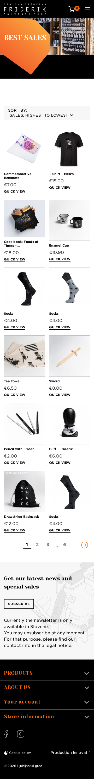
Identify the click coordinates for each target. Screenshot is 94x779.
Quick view (14, 191)
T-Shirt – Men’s (61, 174)
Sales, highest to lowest (39, 115)
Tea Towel (12, 381)
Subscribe (19, 604)
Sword (54, 381)
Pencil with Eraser (19, 449)
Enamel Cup (59, 245)
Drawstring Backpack (21, 517)
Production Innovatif (70, 752)
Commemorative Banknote (18, 176)
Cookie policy (20, 753)
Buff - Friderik (61, 449)
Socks (8, 313)
